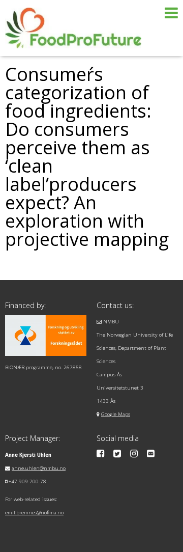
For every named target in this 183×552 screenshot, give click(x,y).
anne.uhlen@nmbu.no (39, 468)
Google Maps (115, 414)
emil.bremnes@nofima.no (34, 512)
